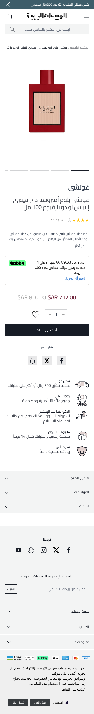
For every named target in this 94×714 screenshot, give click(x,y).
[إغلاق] (7, 4)
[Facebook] (69, 550)
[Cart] (9, 16)
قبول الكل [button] (18, 702)
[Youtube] (18, 550)
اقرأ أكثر (80, 246)
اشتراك (11, 588)
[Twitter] (56, 550)
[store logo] (47, 17)
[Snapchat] (31, 550)
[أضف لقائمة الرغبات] (35, 314)
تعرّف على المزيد (73, 689)
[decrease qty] (62, 314)
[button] (60, 702)
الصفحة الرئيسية (79, 47)
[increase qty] (49, 314)
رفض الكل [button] (40, 702)
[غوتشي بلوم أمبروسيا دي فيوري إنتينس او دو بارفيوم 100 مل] (80, 170)
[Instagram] (44, 550)
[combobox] (47, 29)
